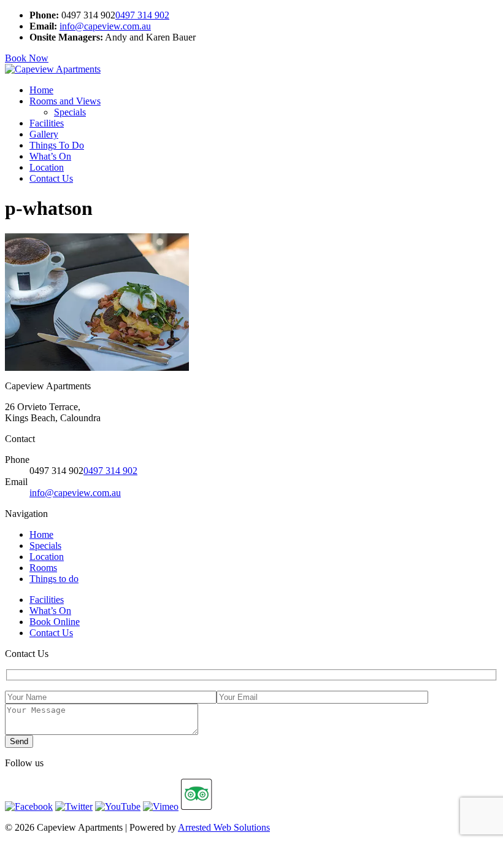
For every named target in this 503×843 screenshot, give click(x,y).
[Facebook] (29, 806)
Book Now (26, 58)
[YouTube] (117, 806)
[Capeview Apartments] (53, 69)
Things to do (54, 578)
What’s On (50, 156)
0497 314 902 (142, 15)
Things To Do (56, 145)
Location (46, 167)
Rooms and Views (65, 101)
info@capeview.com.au (105, 26)
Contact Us (51, 178)
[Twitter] (74, 806)
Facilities (46, 123)
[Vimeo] (161, 806)
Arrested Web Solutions (224, 827)
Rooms (43, 567)
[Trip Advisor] (196, 806)
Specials (70, 112)
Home (41, 90)
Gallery (43, 134)
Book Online (54, 621)
